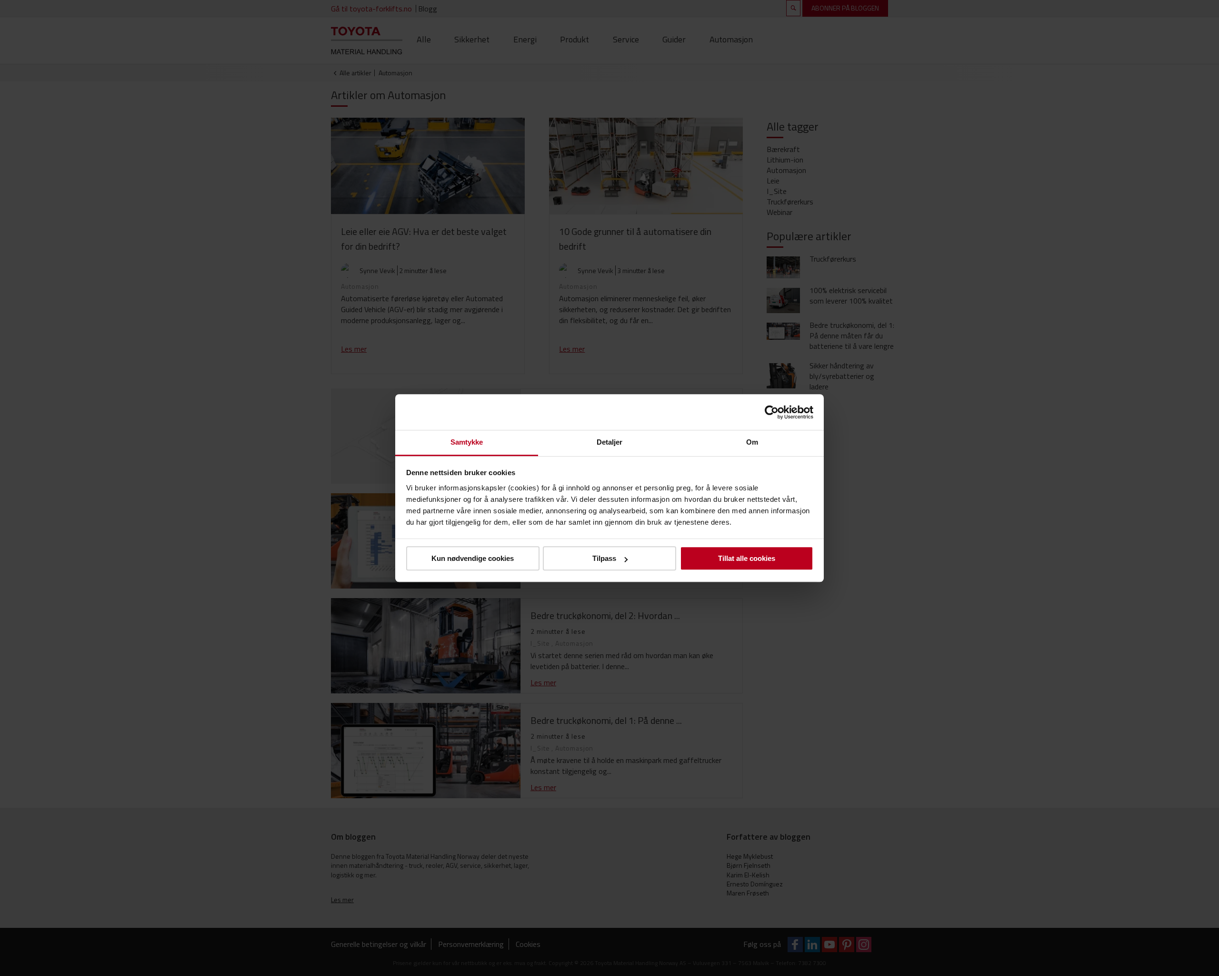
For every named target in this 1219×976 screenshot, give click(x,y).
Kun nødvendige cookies (472, 558)
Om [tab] (752, 442)
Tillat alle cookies (746, 558)
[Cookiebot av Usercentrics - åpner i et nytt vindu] (771, 412)
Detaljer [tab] (610, 442)
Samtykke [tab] (466, 442)
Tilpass (604, 558)
